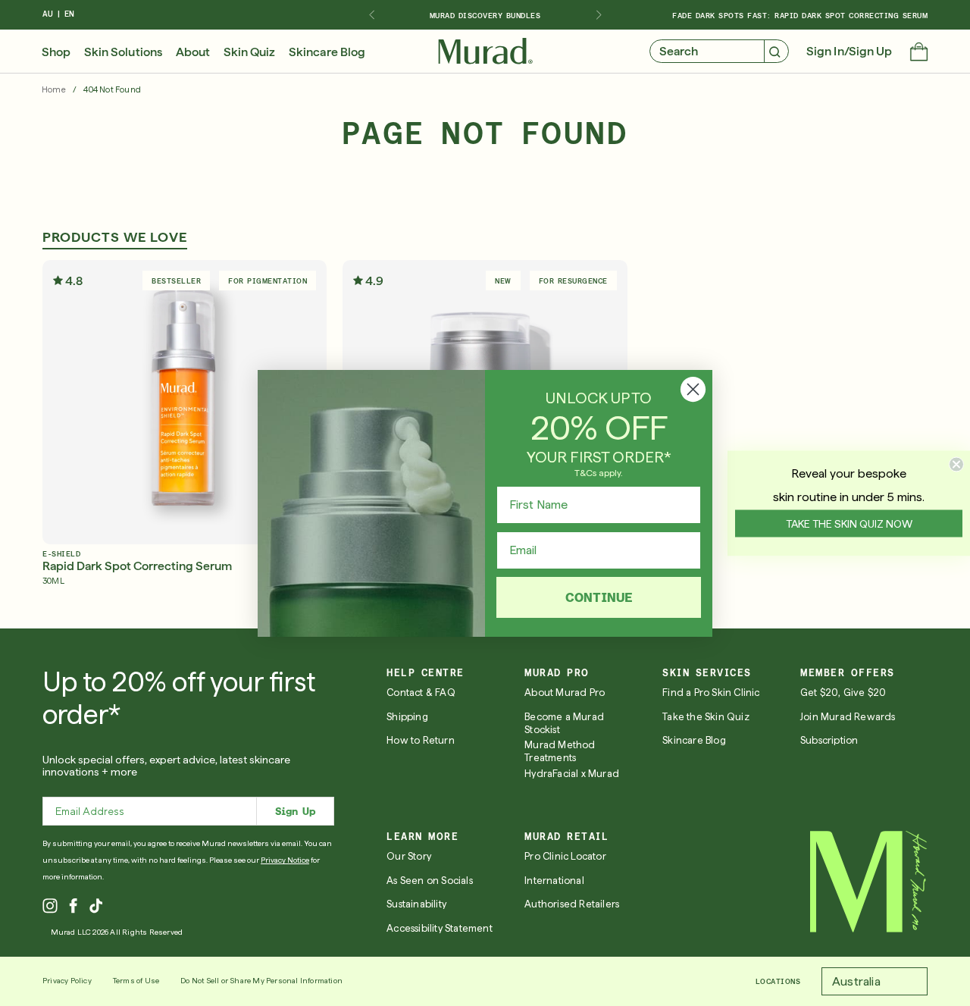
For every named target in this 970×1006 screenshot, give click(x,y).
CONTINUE (599, 597)
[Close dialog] (693, 389)
